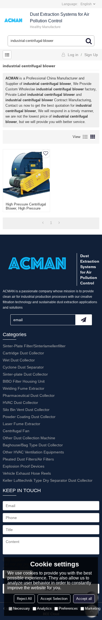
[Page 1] (42, 223)
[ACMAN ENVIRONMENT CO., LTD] (13, 20)
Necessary (21, 608)
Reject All (24, 599)
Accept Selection (54, 599)
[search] (88, 41)
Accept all (84, 599)
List (85, 137)
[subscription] (83, 320)
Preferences (68, 608)
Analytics (44, 608)
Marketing (92, 608)
